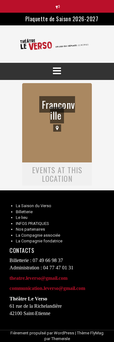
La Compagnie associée (38, 235)
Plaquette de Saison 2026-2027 (61, 19)
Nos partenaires (30, 229)
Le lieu (22, 217)
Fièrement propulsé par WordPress (42, 333)
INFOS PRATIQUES (32, 223)
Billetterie (24, 211)
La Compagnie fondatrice (39, 241)
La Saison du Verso (33, 205)
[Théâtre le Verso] (57, 44)
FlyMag (97, 333)
